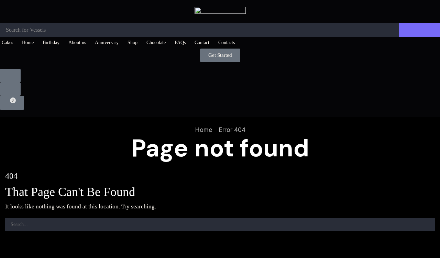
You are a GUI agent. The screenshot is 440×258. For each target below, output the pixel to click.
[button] (220, 55)
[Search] (419, 30)
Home (203, 129)
